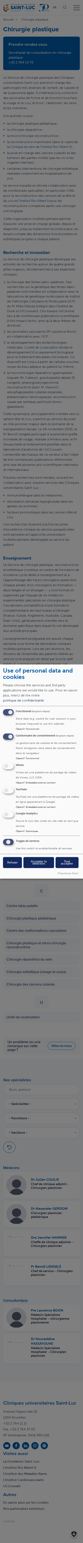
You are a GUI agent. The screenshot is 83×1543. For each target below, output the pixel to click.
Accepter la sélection (39, 862)
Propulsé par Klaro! (68, 873)
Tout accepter (67, 862)
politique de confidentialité (23, 700)
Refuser (12, 862)
